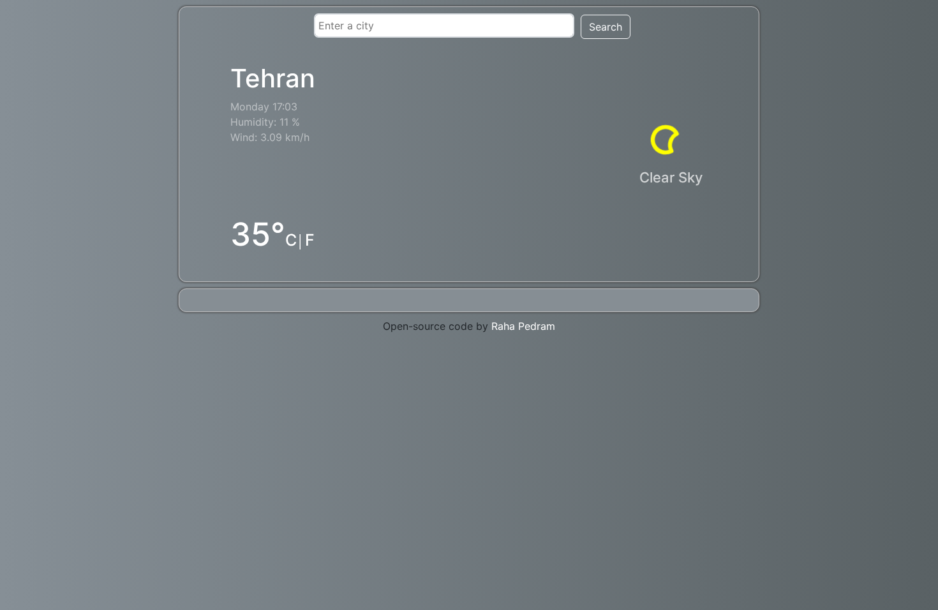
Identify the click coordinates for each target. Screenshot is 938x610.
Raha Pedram (523, 326)
